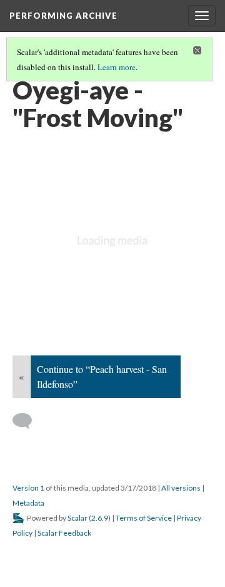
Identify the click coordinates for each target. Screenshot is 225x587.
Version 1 (28, 488)
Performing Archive (63, 16)
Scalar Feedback (64, 533)
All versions (181, 488)
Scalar (78, 518)
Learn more (117, 67)
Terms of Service (144, 518)
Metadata (28, 503)
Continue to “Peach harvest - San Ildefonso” (102, 376)
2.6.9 (99, 518)
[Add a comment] (27, 421)
